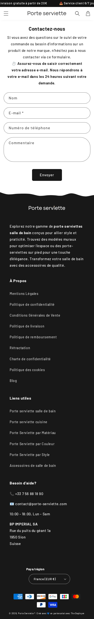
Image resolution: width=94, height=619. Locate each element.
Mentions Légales (24, 294)
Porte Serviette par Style (30, 455)
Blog (13, 381)
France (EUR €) (45, 579)
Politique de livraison (27, 326)
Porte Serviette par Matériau (33, 433)
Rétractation (20, 348)
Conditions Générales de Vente (35, 315)
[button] (6, 13)
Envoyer (47, 175)
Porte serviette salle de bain (33, 411)
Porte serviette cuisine (28, 422)
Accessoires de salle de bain (33, 465)
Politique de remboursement (33, 337)
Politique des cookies (27, 370)
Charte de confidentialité (30, 359)
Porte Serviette (26, 613)
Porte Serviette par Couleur (32, 444)
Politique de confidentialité (32, 304)
